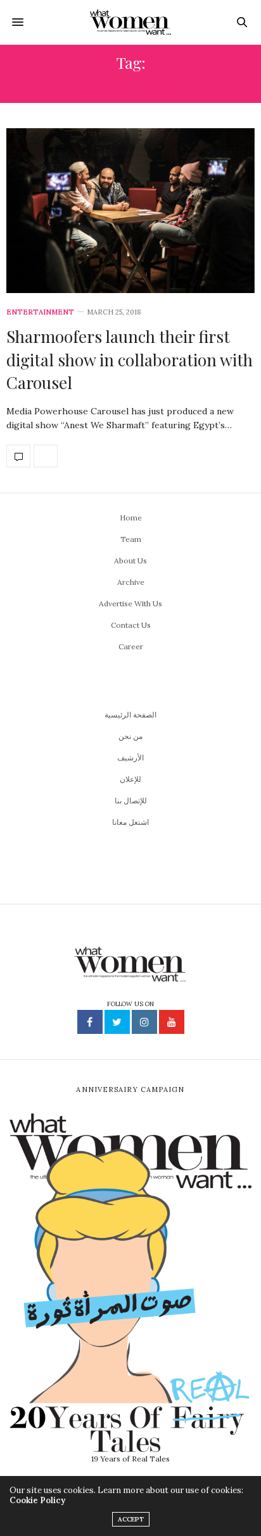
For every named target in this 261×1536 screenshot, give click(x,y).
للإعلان (130, 779)
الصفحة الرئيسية (130, 714)
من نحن (130, 736)
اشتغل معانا (130, 822)
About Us (130, 560)
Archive (130, 582)
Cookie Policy (37, 1500)
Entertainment (40, 312)
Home (131, 517)
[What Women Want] (131, 22)
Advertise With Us (130, 603)
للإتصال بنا (131, 800)
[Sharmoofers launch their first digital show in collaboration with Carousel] (130, 210)
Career (130, 646)
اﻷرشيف (130, 757)
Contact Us (131, 625)
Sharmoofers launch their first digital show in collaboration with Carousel (129, 359)
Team (130, 539)
